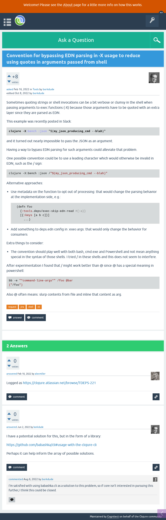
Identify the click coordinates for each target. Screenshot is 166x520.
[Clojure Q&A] (20, 20)
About (68, 5)
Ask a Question (76, 40)
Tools (36, 89)
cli (39, 307)
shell (30, 307)
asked (9, 89)
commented (16, 479)
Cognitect (113, 516)
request (12, 307)
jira (22, 307)
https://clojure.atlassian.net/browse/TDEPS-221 (59, 383)
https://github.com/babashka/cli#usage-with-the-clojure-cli (51, 445)
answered (11, 373)
